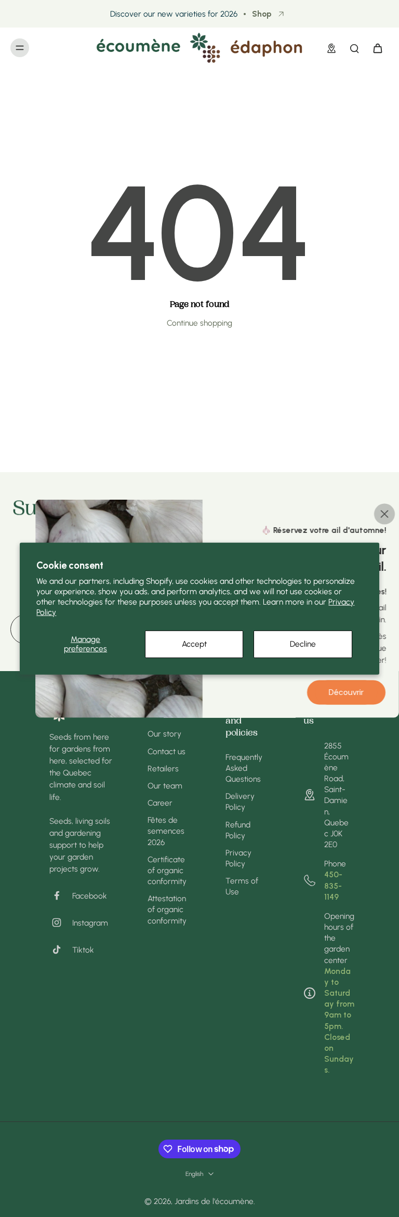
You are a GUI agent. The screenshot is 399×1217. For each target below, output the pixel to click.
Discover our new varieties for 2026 (173, 14)
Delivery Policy (240, 801)
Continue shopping (199, 323)
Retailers (163, 768)
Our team (165, 786)
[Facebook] (60, 895)
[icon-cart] (377, 47)
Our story (164, 734)
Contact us (166, 751)
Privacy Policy (238, 858)
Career (160, 803)
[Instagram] (60, 922)
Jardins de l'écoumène (214, 1201)
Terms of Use (241, 886)
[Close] (384, 513)
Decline (303, 644)
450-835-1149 (333, 885)
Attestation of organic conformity (167, 909)
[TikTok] (60, 949)
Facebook (89, 896)
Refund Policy (237, 830)
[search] (354, 47)
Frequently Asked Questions (243, 768)
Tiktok (83, 950)
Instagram (90, 923)
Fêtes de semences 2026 (166, 831)
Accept (194, 644)
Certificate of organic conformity (167, 870)
